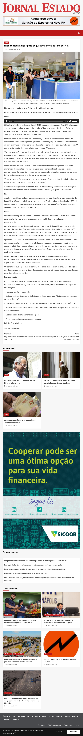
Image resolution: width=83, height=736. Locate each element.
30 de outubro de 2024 (12, 386)
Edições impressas (55, 716)
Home (77, 725)
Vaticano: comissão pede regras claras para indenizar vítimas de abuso (59, 381)
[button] (5, 33)
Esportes (15, 719)
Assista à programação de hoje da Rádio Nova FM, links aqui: (26, 573)
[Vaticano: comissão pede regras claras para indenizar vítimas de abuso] (61, 365)
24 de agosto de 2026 (11, 625)
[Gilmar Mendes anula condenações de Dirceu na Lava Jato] (22, 365)
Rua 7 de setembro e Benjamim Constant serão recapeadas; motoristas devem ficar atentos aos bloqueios (39, 579)
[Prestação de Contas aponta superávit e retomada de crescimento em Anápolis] (61, 605)
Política (75, 716)
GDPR (13, 733)
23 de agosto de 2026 (11, 706)
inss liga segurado (14, 329)
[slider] (75, 121)
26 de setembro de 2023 (13, 49)
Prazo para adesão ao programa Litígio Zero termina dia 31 (19, 421)
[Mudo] (70, 121)
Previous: (22, 337)
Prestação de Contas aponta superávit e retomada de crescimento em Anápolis (33, 565)
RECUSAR (59, 732)
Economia (6, 719)
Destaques (8, 615)
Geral (6, 43)
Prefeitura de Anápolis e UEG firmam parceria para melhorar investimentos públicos (34, 569)
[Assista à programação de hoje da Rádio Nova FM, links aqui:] (61, 644)
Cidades (67, 716)
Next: (60, 337)
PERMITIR (73, 732)
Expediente (68, 725)
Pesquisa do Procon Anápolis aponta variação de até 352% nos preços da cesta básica (35, 561)
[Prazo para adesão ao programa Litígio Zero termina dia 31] (22, 404)
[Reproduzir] (7, 121)
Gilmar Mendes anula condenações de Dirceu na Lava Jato (19, 381)
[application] (41, 121)
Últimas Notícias (58, 615)
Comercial (41, 725)
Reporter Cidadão (33, 716)
